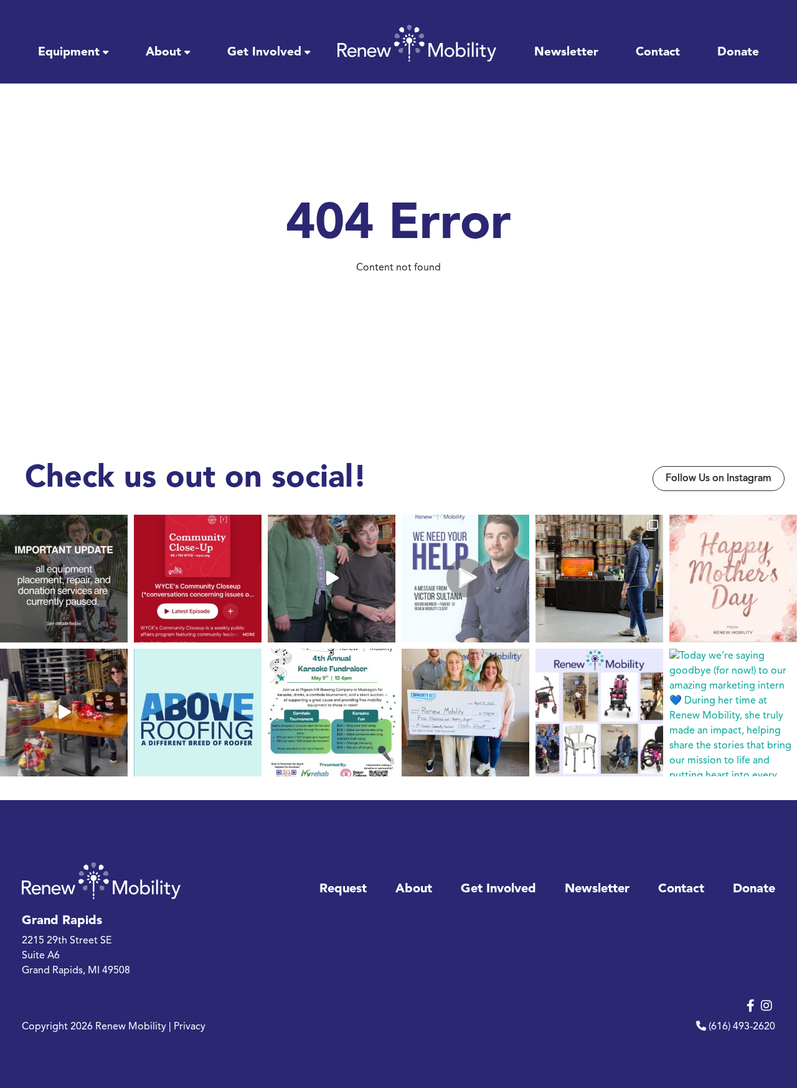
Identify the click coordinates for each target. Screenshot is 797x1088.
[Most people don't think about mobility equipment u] (465, 578)
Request (343, 889)
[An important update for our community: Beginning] (64, 578)
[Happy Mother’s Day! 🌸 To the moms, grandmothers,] (733, 578)
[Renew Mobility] (416, 43)
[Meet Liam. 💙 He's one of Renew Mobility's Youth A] (331, 578)
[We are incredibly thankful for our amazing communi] (465, 712)
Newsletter (566, 52)
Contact (658, 52)
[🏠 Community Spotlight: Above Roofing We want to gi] (198, 712)
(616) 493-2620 (742, 1027)
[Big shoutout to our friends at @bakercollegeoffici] (331, 712)
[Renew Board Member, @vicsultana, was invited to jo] (198, 578)
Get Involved (264, 52)
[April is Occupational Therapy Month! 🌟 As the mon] (599, 712)
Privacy (189, 1027)
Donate (738, 52)
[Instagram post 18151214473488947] (64, 712)
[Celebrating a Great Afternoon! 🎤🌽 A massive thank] (599, 578)
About (163, 52)
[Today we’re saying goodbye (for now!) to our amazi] (733, 712)
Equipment (69, 52)
